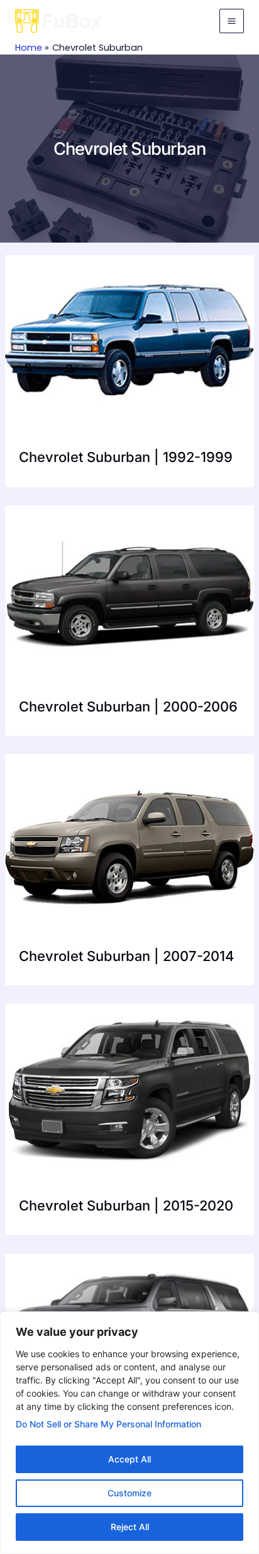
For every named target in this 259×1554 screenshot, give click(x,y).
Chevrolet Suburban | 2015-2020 (126, 1205)
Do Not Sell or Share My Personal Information (108, 1424)
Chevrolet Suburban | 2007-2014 (126, 956)
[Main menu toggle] (231, 21)
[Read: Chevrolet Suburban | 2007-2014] (129, 836)
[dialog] (129, 1432)
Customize (129, 1493)
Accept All (129, 1459)
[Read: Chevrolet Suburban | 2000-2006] (129, 587)
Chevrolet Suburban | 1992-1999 (126, 457)
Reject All (130, 1526)
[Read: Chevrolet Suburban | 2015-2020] (129, 1085)
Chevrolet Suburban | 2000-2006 (128, 706)
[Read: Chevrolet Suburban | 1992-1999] (129, 337)
